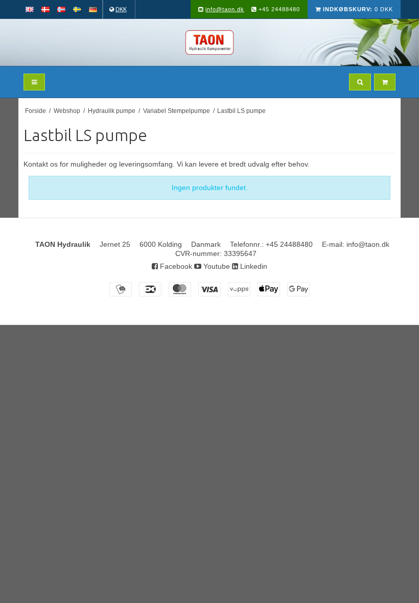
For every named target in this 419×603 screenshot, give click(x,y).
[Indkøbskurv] (384, 82)
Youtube (215, 266)
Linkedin (252, 266)
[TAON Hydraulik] (209, 42)
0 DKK (358, 9)
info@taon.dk (224, 9)
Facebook (175, 266)
